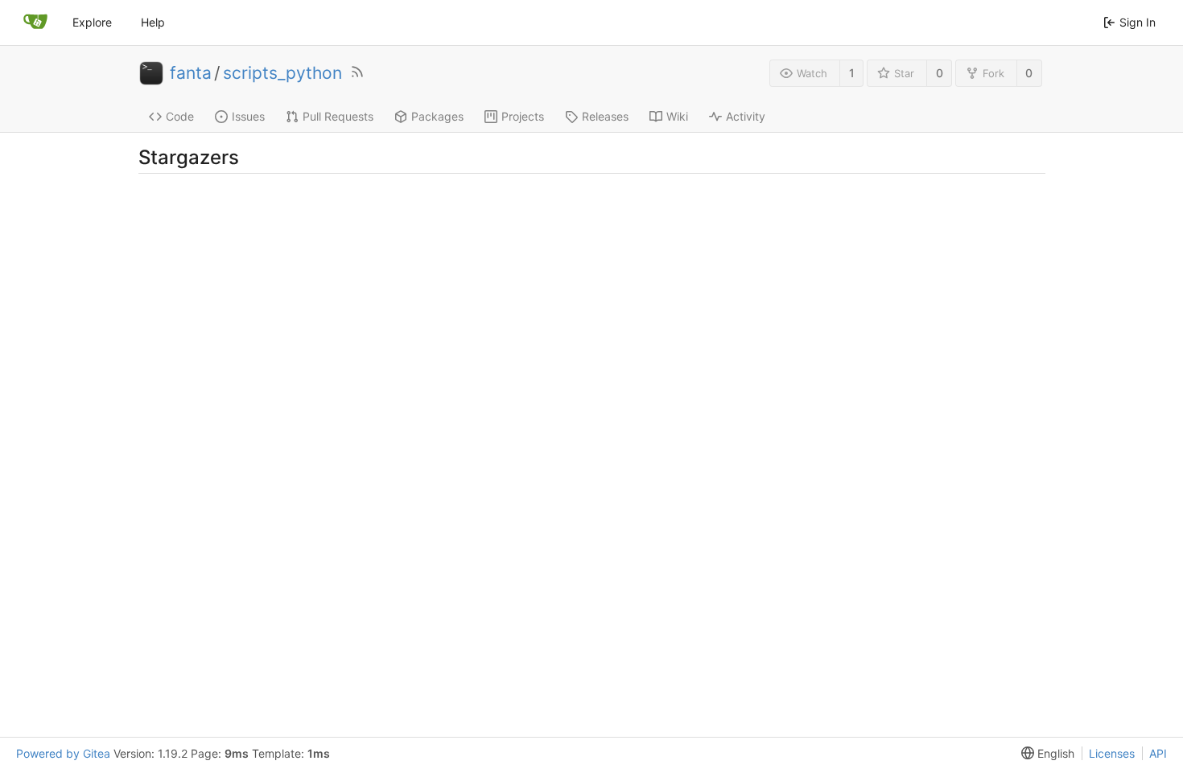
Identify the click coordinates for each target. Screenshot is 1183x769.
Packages (437, 116)
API (1158, 753)
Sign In (1137, 22)
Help (153, 22)
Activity (745, 116)
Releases (605, 116)
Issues (248, 116)
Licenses (1112, 753)
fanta (191, 73)
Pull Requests (338, 116)
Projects (522, 116)
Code (180, 116)
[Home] (35, 22)
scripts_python (282, 73)
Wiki (677, 116)
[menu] (1044, 753)
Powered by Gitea (63, 753)
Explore (92, 22)
